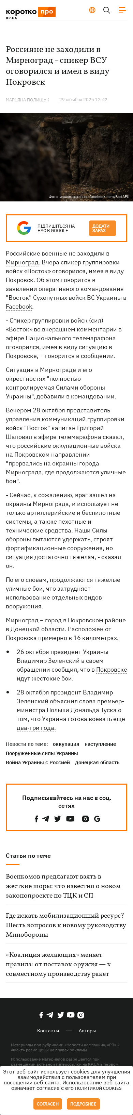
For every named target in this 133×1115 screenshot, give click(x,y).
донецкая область (97, 762)
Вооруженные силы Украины (42, 753)
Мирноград (22, 262)
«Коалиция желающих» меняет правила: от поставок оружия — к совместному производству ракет (58, 964)
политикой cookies (98, 1088)
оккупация (66, 744)
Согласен (48, 1104)
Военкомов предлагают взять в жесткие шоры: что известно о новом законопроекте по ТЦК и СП (63, 886)
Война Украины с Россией (38, 762)
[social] (36, 818)
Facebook (19, 306)
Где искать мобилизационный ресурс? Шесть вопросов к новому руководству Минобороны (66, 925)
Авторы (87, 1031)
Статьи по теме (28, 855)
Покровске (111, 669)
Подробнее (83, 1104)
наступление (100, 744)
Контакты (48, 1031)
